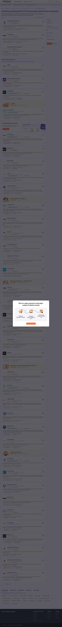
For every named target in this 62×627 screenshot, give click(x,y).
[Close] (48, 301)
